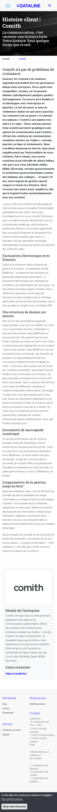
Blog (4, 704)
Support (6, 734)
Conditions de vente (11, 730)
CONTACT (35, 713)
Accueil (5, 59)
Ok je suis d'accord (14, 806)
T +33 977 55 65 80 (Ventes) (42, 735)
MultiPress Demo (37, 704)
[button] (8, 6)
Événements (7, 713)
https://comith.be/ (16, 673)
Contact (6, 708)
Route (32, 744)
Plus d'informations (11, 799)
